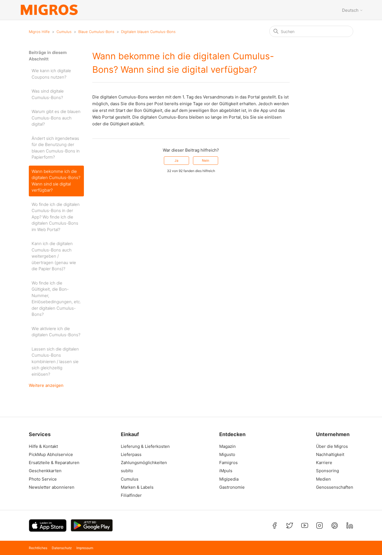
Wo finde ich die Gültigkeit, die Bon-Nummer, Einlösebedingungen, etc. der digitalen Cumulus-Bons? (56, 298)
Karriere (324, 462)
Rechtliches (38, 548)
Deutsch (351, 10)
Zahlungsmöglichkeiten (144, 462)
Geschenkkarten (45, 470)
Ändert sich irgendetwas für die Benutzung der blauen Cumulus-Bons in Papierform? (56, 148)
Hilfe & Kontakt (43, 446)
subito (127, 470)
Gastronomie (232, 487)
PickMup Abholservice (51, 454)
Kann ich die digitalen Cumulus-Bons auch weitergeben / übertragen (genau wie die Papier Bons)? (54, 256)
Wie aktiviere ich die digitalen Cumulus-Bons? (56, 332)
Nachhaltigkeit (330, 454)
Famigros (228, 462)
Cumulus (64, 31)
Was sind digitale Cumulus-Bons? (48, 94)
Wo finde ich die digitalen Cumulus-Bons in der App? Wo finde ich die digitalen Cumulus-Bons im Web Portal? (56, 217)
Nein (205, 160)
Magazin (227, 446)
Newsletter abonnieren (51, 487)
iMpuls (225, 470)
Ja (176, 160)
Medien (323, 479)
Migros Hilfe (39, 31)
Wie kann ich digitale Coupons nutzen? (51, 74)
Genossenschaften (333, 487)
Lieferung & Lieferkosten (145, 446)
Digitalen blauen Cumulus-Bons (148, 31)
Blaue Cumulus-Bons (96, 31)
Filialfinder (131, 495)
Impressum (84, 548)
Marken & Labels (137, 487)
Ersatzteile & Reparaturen (54, 462)
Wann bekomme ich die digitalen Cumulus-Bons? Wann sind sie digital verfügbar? (56, 181)
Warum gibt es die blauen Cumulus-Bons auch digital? (56, 118)
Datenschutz (62, 548)
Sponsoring (327, 470)
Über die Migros (332, 446)
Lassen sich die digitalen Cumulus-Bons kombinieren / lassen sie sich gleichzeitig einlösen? (55, 361)
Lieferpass (131, 454)
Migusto (227, 454)
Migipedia (229, 479)
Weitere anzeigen (46, 385)
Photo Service (43, 479)
